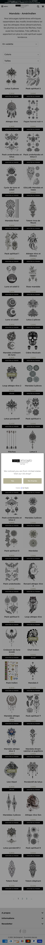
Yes (12, 481)
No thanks (32, 481)
